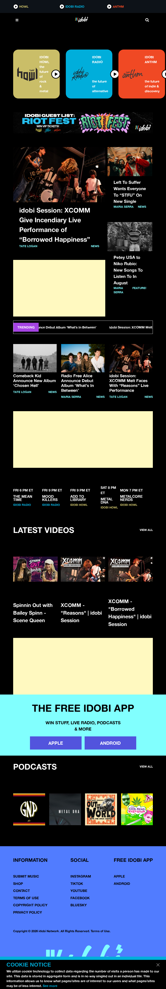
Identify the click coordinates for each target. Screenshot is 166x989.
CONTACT (21, 890)
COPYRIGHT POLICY (30, 905)
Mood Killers (50, 498)
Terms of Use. (101, 931)
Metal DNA (107, 500)
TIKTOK (76, 883)
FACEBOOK (80, 898)
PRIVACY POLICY (27, 912)
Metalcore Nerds (131, 498)
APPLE (55, 743)
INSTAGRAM (80, 876)
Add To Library (78, 498)
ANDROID (110, 743)
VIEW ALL (146, 530)
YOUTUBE (78, 890)
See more (50, 986)
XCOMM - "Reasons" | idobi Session (81, 612)
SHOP (18, 883)
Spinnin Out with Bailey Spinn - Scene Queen (33, 612)
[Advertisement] (59, 288)
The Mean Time (22, 498)
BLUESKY (78, 905)
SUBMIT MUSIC (26, 876)
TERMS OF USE (26, 898)
